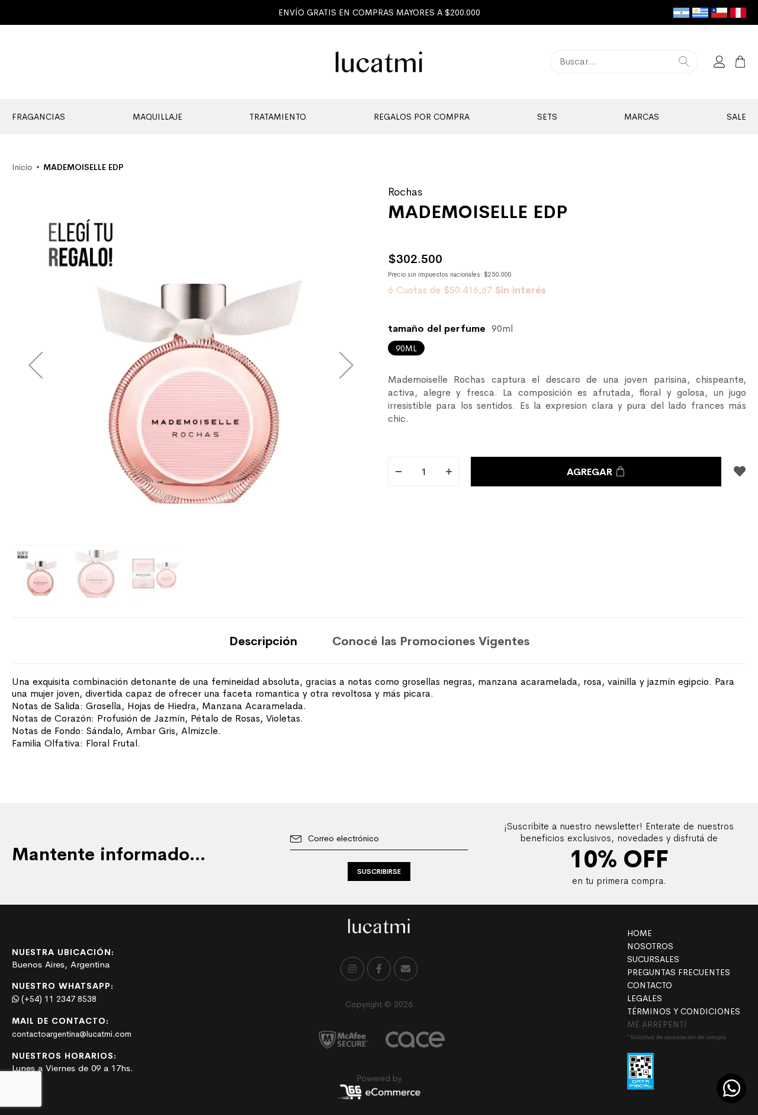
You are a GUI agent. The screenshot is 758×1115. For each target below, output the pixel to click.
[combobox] (624, 61)
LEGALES (644, 998)
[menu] (379, 116)
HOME (639, 933)
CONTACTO (649, 985)
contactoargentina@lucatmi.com (71, 1034)
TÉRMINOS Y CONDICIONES (683, 1011)
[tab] (263, 641)
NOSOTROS (650, 946)
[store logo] (379, 62)
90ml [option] (406, 348)
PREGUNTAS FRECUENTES (678, 972)
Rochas (405, 191)
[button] (35, 364)
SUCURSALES (653, 959)
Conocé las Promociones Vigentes (430, 641)
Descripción (263, 641)
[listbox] (567, 348)
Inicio (22, 167)
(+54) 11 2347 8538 (58, 999)
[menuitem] (38, 116)
